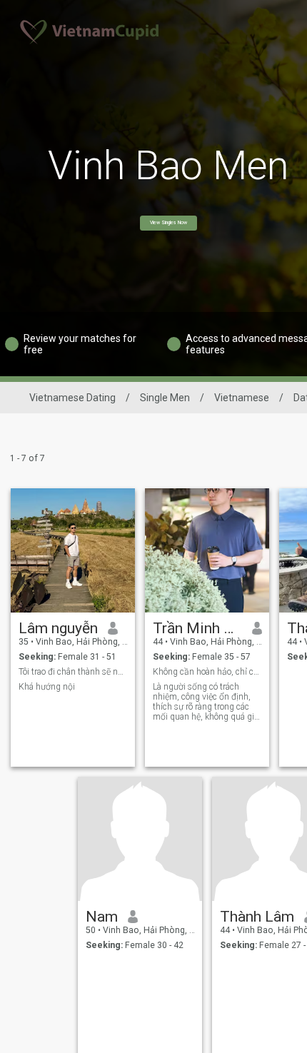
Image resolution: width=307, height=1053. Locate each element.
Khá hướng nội (47, 687)
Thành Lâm (257, 916)
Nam (102, 916)
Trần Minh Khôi (197, 628)
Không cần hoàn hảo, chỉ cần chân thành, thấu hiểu (207, 672)
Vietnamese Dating (72, 397)
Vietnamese (241, 397)
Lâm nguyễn (58, 628)
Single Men (165, 397)
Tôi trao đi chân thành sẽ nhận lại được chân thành (73, 672)
